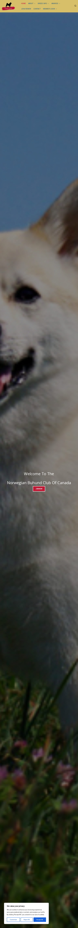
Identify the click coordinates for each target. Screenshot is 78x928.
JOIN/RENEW (26, 9)
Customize (13, 919)
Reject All (27, 919)
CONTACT (37, 9)
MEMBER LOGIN (49, 9)
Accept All (39, 919)
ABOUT (30, 3)
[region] (26, 913)
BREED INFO (42, 3)
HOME (23, 3)
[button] (34, 3)
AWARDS (54, 3)
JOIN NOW (39, 489)
